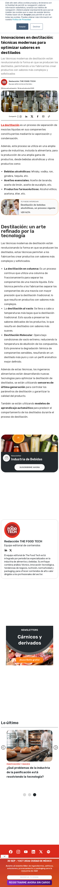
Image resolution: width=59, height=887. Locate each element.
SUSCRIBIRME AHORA (30, 467)
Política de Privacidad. (21, 19)
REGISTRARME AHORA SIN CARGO (29, 882)
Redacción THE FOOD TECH (22, 81)
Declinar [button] (36, 26)
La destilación (10, 125)
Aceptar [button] (22, 26)
